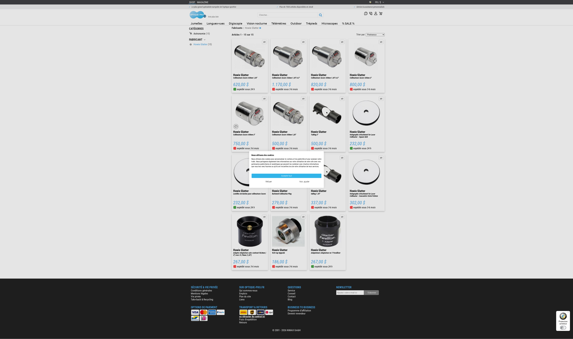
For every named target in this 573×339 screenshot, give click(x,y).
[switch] (563, 327)
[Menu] (568, 313)
